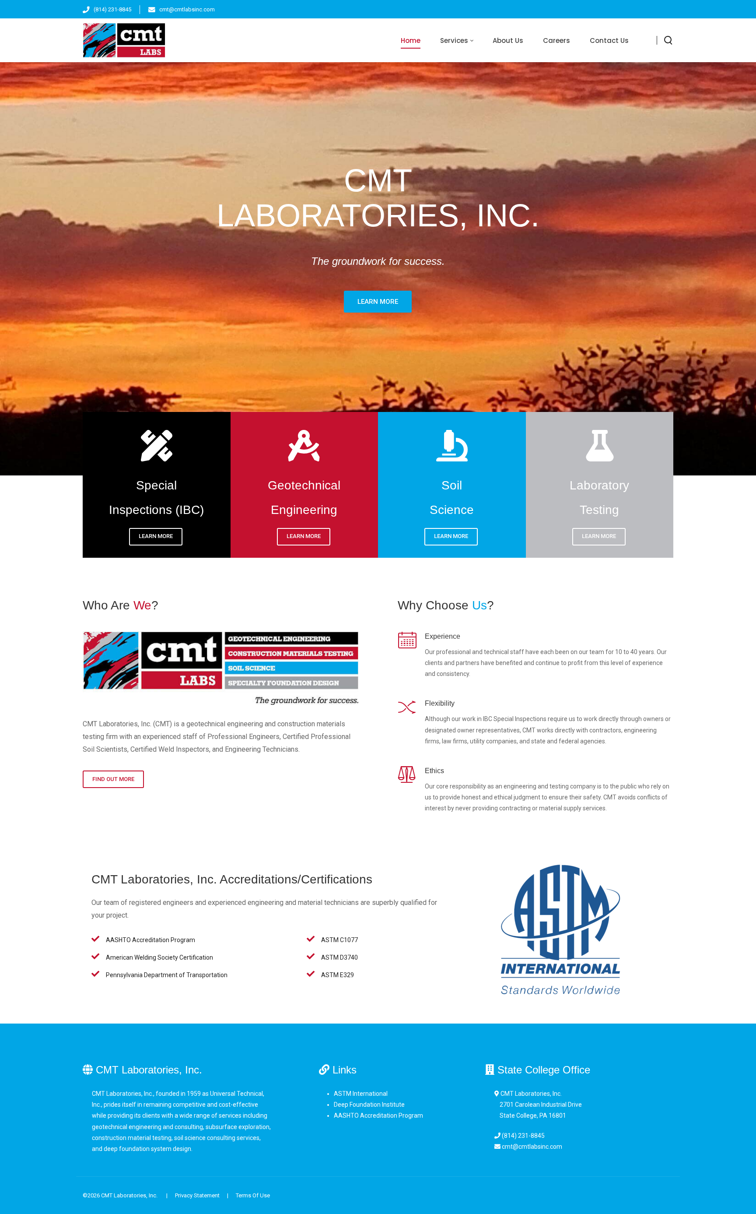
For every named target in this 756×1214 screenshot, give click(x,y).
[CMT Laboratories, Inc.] (124, 40)
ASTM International (361, 1093)
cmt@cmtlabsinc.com (187, 9)
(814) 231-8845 (112, 9)
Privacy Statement (197, 1195)
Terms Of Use (253, 1195)
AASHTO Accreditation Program (378, 1115)
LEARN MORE (156, 536)
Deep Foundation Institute (369, 1104)
